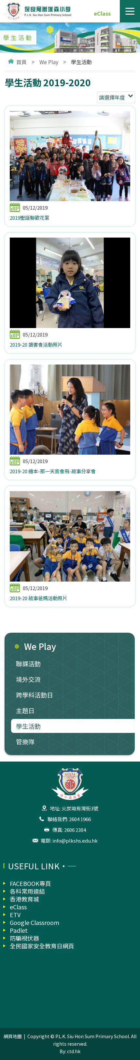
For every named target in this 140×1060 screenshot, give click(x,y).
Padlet (19, 930)
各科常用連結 (27, 891)
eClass (102, 13)
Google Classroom (34, 922)
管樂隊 (25, 741)
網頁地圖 (13, 1036)
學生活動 (28, 726)
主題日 (25, 710)
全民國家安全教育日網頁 (42, 946)
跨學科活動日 (34, 694)
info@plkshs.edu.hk (75, 840)
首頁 (21, 62)
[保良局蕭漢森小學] (70, 11)
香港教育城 (24, 899)
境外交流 (28, 679)
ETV (15, 914)
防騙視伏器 (24, 938)
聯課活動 (28, 663)
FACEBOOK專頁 (30, 883)
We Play (48, 62)
